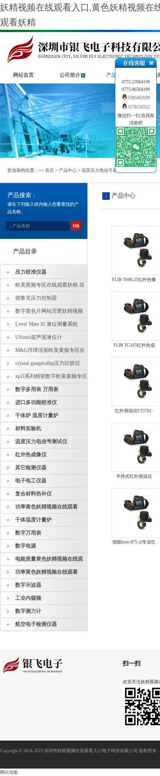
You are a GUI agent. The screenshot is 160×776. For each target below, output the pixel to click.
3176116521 (139, 107)
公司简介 (70, 75)
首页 (49, 170)
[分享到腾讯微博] (39, 694)
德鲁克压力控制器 (36, 298)
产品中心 (68, 170)
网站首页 (23, 75)
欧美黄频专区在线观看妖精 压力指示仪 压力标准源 (42, 287)
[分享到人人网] (50, 694)
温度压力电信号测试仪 (103, 170)
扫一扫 (132, 663)
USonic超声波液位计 (38, 337)
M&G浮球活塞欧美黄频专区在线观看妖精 (42, 352)
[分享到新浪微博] (27, 694)
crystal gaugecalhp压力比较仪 (47, 363)
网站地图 (9, 772)
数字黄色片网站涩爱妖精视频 (49, 311)
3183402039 (139, 97)
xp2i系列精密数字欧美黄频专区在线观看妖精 (43, 378)
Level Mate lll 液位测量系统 (46, 324)
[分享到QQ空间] (16, 694)
